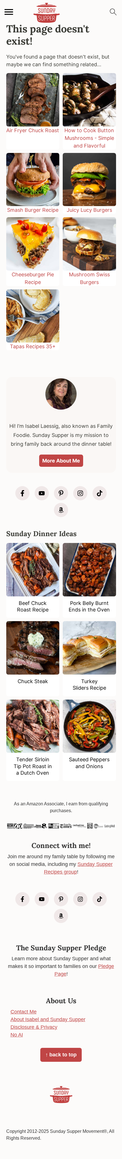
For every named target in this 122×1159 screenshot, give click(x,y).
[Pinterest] (61, 493)
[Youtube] (42, 493)
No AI (16, 1035)
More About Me (61, 461)
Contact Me (23, 1012)
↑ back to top (61, 1055)
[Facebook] (22, 493)
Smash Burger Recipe (32, 210)
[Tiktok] (99, 493)
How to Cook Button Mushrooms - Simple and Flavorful (89, 138)
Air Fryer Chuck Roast (32, 130)
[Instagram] (80, 493)
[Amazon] (61, 510)
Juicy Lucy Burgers (89, 210)
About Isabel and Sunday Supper (47, 1019)
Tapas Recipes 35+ (33, 346)
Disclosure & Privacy (33, 1027)
